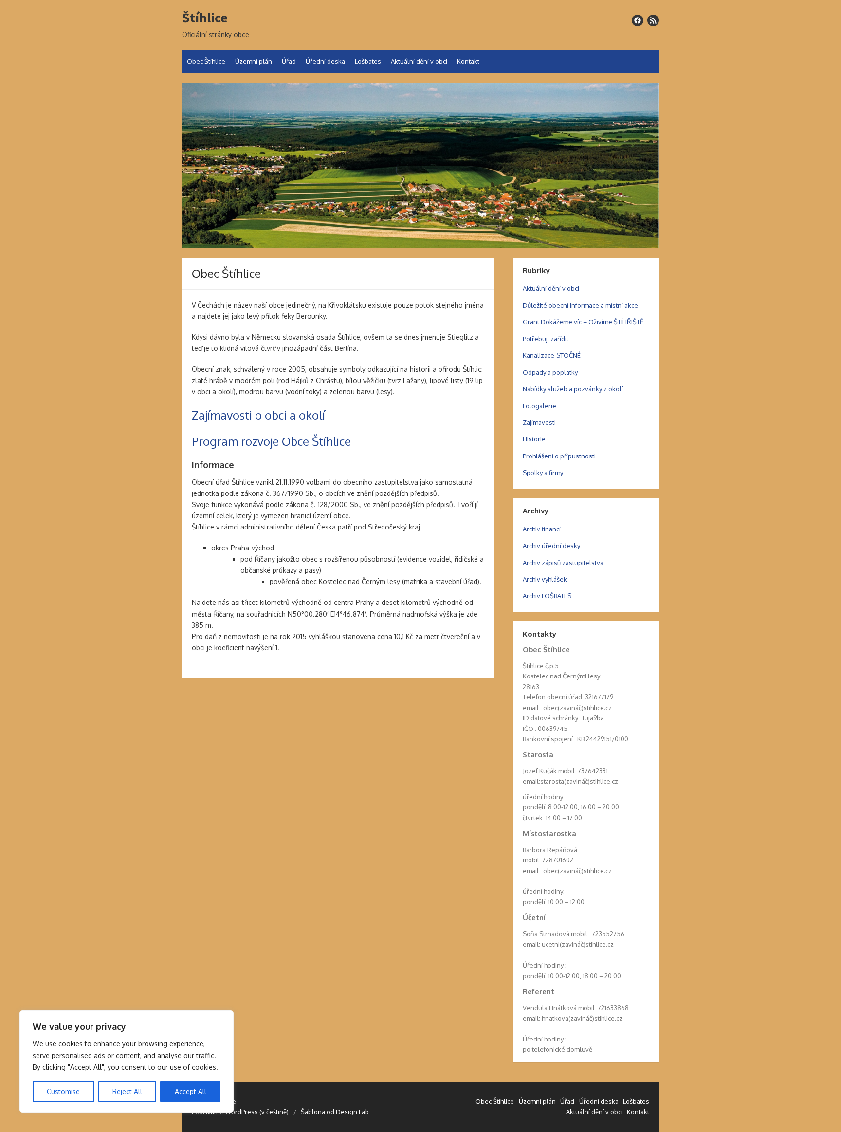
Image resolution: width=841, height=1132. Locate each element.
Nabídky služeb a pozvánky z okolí (573, 389)
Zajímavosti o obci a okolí (258, 414)
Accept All (190, 1091)
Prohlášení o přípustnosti (559, 456)
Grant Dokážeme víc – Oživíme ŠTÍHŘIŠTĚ (583, 322)
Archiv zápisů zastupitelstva (563, 562)
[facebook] (637, 20)
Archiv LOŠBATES (547, 596)
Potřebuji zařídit (545, 339)
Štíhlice (205, 18)
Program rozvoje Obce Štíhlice (271, 441)
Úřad (289, 61)
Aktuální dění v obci (419, 61)
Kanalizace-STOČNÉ (552, 355)
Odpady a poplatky (550, 372)
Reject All (127, 1091)
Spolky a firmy (543, 472)
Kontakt (468, 61)
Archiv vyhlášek (545, 579)
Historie (534, 439)
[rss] (653, 20)
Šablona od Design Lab (335, 1111)
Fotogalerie (539, 406)
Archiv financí (542, 529)
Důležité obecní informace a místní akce (580, 305)
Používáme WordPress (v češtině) (240, 1111)
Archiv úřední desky (551, 545)
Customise (63, 1091)
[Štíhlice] (420, 165)
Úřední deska (325, 61)
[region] (126, 1061)
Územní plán (253, 61)
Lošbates (368, 61)
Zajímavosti (539, 422)
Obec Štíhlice (206, 61)
